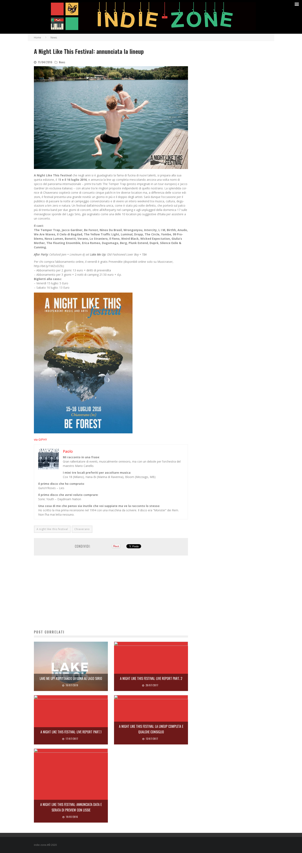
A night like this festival (52, 529)
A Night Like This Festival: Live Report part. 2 (151, 678)
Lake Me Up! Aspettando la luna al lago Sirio (71, 678)
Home (37, 37)
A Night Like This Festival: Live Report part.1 (70, 731)
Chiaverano (82, 529)
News (62, 62)
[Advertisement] (111, 592)
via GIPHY (40, 439)
